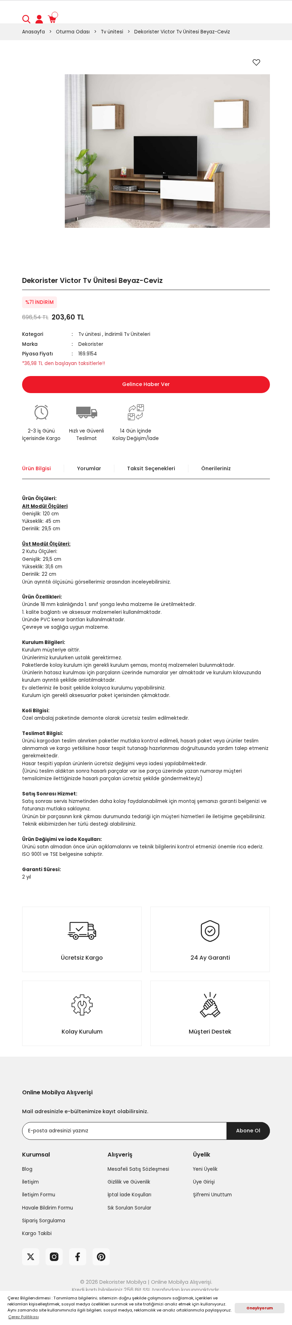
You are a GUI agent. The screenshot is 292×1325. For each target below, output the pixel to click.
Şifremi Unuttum (212, 1194)
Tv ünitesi (89, 334)
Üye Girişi (204, 1182)
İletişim (30, 1182)
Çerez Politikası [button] (23, 1317)
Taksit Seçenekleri (151, 468)
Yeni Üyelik (205, 1169)
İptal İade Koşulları (129, 1194)
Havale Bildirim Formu (47, 1208)
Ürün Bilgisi (36, 468)
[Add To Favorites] (256, 62)
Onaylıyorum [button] (259, 1308)
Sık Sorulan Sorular (129, 1208)
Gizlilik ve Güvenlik (129, 1182)
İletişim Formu (38, 1194)
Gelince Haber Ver (146, 384)
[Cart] (52, 19)
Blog (27, 1169)
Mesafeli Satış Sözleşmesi (138, 1169)
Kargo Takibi (37, 1233)
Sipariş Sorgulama (43, 1220)
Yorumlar (89, 468)
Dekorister (90, 344)
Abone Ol (248, 1130)
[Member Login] (39, 19)
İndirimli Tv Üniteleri (127, 334)
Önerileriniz (216, 468)
